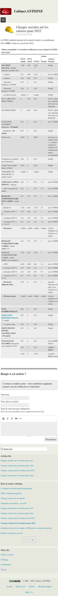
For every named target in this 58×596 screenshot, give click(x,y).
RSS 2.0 (29, 592)
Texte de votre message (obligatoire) (15, 408)
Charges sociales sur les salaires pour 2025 (17, 508)
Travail (3, 569)
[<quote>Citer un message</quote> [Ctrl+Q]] (16, 418)
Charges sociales (7, 554)
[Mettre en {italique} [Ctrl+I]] (7, 418)
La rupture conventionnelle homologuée (16, 488)
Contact (32, 586)
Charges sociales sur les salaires (13, 498)
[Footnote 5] (3, 224)
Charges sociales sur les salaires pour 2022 (18, 523)
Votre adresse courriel (9, 401)
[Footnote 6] (16, 275)
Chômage (4, 559)
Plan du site (20, 586)
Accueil (9, 586)
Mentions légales (45, 586)
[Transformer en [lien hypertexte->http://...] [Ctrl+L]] (12, 418)
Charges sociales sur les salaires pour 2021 (17, 460)
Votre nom (5, 394)
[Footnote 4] (16, 222)
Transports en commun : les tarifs (14, 503)
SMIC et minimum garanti (11, 493)
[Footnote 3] (16, 211)
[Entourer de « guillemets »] (20, 418)
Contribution (6, 564)
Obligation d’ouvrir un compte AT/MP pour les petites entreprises (26, 528)
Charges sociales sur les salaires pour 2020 (17, 465)
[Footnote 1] (35, 67)
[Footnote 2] (49, 142)
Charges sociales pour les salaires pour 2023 (18, 470)
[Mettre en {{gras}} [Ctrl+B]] (3, 418)
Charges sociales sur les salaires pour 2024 (17, 475)
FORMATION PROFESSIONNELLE (9, 316)
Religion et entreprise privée (12, 533)
